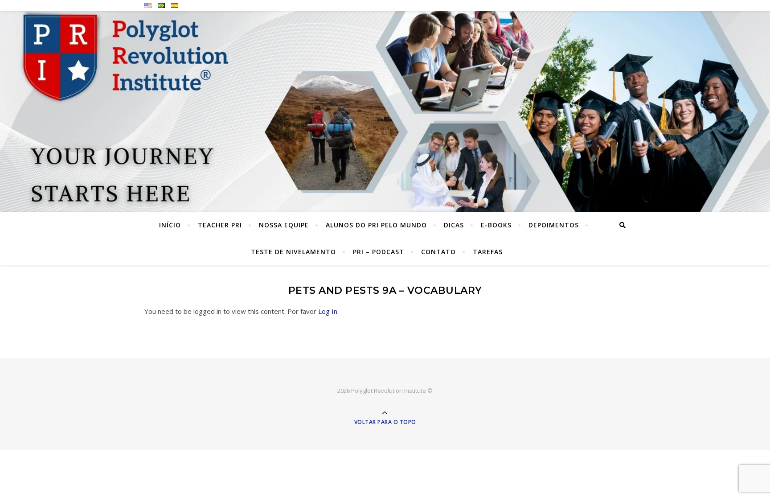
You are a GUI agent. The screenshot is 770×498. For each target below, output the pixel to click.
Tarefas (488, 251)
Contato (438, 251)
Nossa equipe (284, 225)
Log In (327, 311)
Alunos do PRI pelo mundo (376, 225)
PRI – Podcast (378, 251)
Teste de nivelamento (293, 251)
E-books (496, 225)
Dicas (454, 225)
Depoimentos (553, 225)
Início (170, 225)
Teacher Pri (220, 225)
